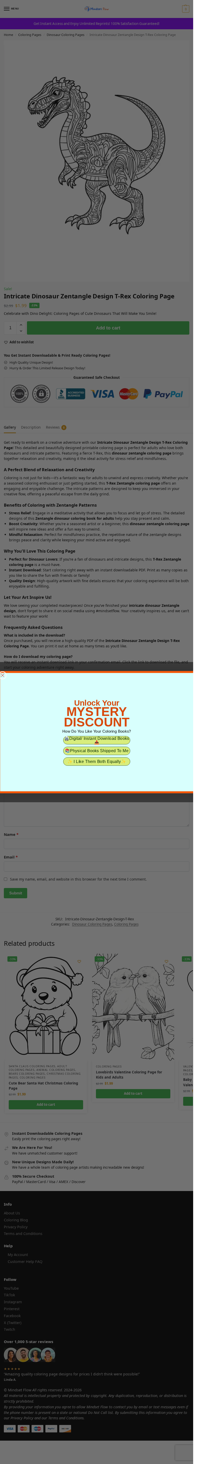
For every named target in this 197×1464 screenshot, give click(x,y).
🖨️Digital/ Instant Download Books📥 (96, 740)
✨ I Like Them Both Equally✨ (96, 761)
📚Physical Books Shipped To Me (96, 750)
